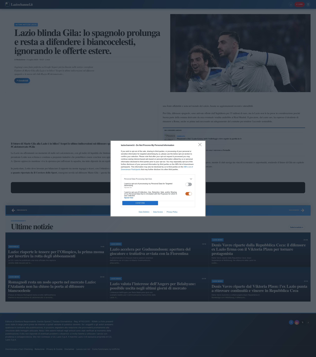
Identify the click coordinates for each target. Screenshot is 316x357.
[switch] (188, 184)
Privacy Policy (172, 212)
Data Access (158, 212)
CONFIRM (140, 203)
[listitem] (158, 179)
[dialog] (158, 179)
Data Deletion (144, 212)
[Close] (200, 145)
